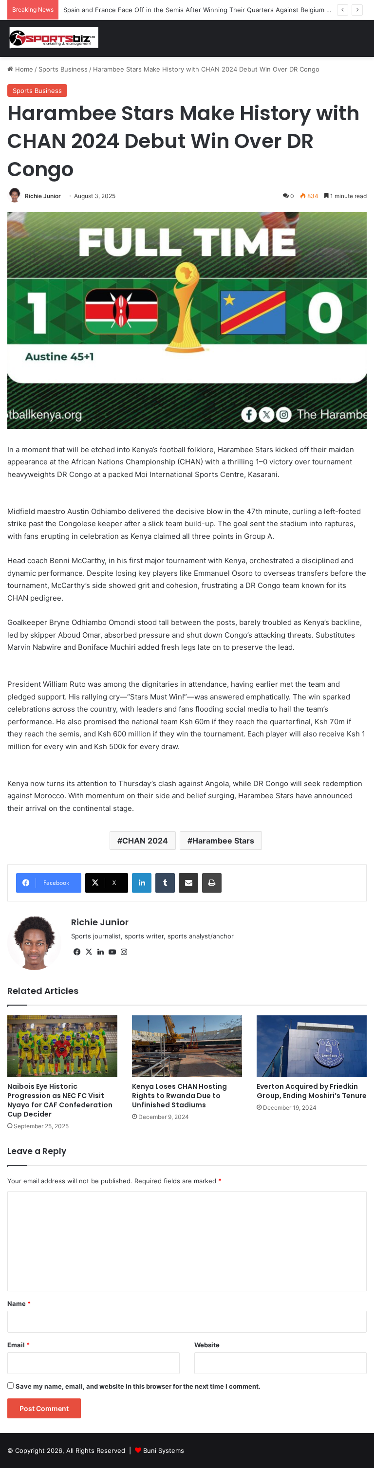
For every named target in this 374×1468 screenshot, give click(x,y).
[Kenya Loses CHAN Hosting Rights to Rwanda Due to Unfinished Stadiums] (187, 1046)
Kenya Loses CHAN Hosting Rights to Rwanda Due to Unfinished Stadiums (179, 1096)
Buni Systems (163, 1450)
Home (23, 69)
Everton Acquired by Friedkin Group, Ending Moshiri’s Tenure (312, 1091)
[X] (88, 952)
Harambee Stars (223, 840)
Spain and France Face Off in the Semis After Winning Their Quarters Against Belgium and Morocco (214, 10)
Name (19, 1303)
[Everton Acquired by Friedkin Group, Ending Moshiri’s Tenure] (312, 1046)
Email (18, 1345)
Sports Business (63, 69)
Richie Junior (43, 196)
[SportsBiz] (53, 38)
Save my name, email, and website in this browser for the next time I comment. (138, 1386)
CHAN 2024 (145, 840)
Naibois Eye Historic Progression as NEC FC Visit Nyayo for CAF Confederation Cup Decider (59, 1100)
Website (207, 1345)
